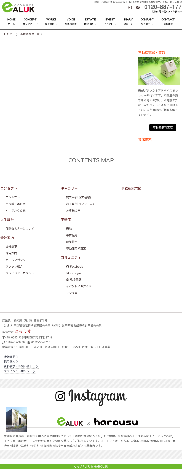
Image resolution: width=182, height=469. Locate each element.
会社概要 (11, 246)
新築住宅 (71, 242)
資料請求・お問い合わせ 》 (21, 366)
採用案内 (11, 253)
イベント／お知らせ (79, 286)
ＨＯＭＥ (9, 34)
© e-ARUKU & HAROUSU (91, 466)
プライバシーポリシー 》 (20, 371)
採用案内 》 (11, 361)
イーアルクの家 (16, 210)
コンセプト (13, 197)
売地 (69, 228)
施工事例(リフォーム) (80, 204)
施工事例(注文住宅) (78, 197)
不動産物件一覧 (30, 34)
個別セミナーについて (20, 228)
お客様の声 (73, 210)
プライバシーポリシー (20, 273)
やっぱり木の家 (16, 204)
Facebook (76, 266)
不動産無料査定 (163, 127)
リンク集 (71, 293)
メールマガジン (16, 260)
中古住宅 (71, 235)
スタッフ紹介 (14, 266)
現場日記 (75, 279)
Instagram (76, 273)
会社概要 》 (11, 357)
